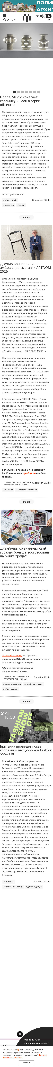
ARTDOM (9, 490)
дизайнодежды (34, 887)
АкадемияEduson (13, 684)
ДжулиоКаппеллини (27, 490)
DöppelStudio (11, 200)
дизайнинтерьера (34, 684)
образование (11, 689)
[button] (20, 1034)
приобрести (29, 473)
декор (22, 205)
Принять (26, 1063)
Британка (9, 882)
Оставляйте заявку (12, 655)
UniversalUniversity (13, 887)
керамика (9, 205)
